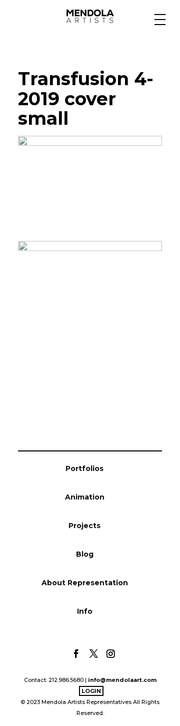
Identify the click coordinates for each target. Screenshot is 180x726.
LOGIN (91, 690)
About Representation (85, 582)
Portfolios (85, 468)
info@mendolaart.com (122, 679)
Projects (84, 525)
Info (84, 611)
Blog (85, 554)
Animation (84, 497)
